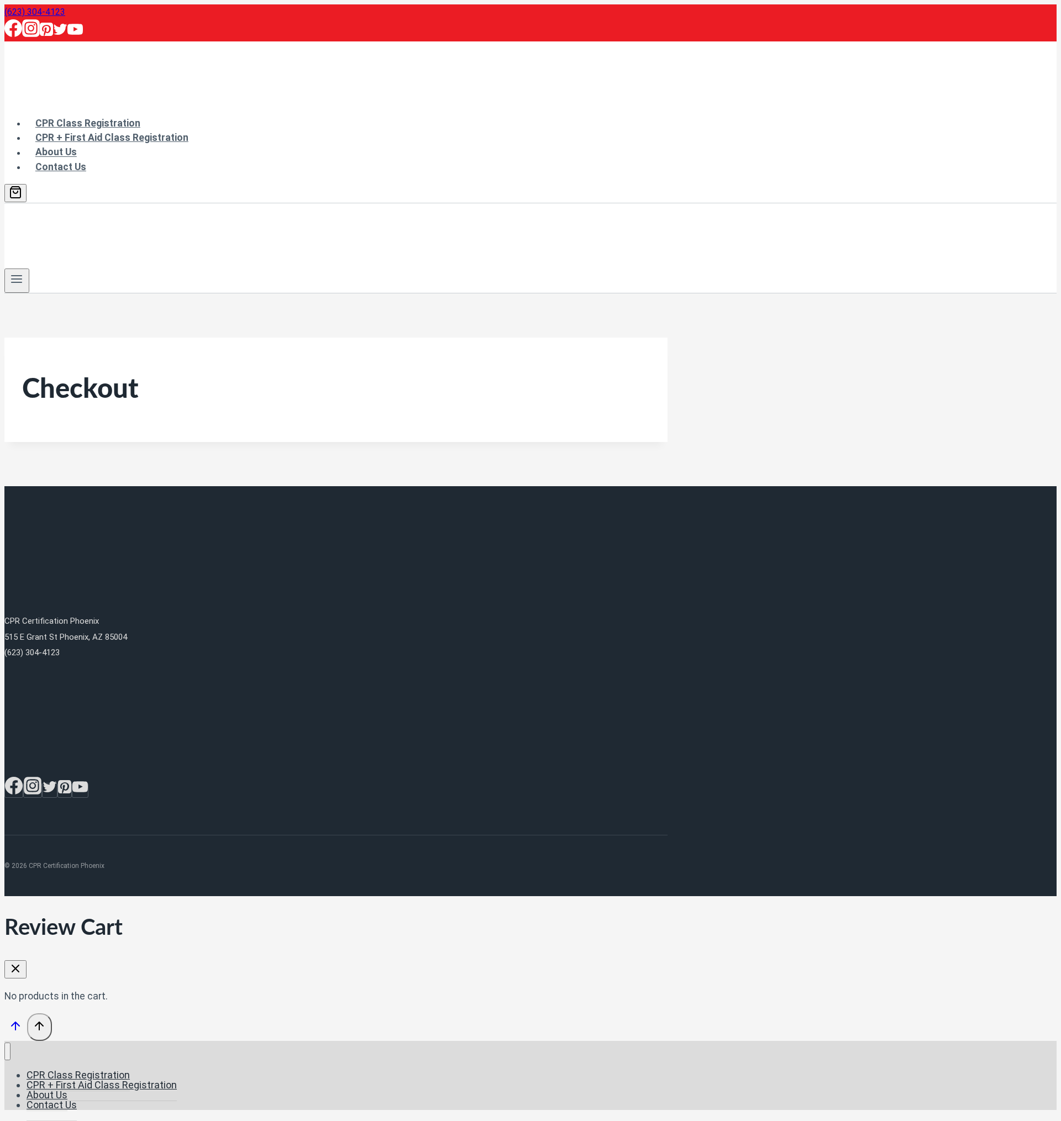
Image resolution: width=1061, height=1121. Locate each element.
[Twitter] (60, 33)
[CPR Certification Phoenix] (84, 98)
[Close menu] (7, 1052)
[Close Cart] (15, 969)
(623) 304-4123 (34, 12)
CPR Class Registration (87, 123)
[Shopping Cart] (15, 193)
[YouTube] (75, 33)
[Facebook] (13, 33)
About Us (56, 152)
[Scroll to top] (15, 1028)
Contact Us (60, 166)
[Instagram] (31, 33)
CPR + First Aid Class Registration (111, 137)
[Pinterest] (46, 33)
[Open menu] (16, 281)
